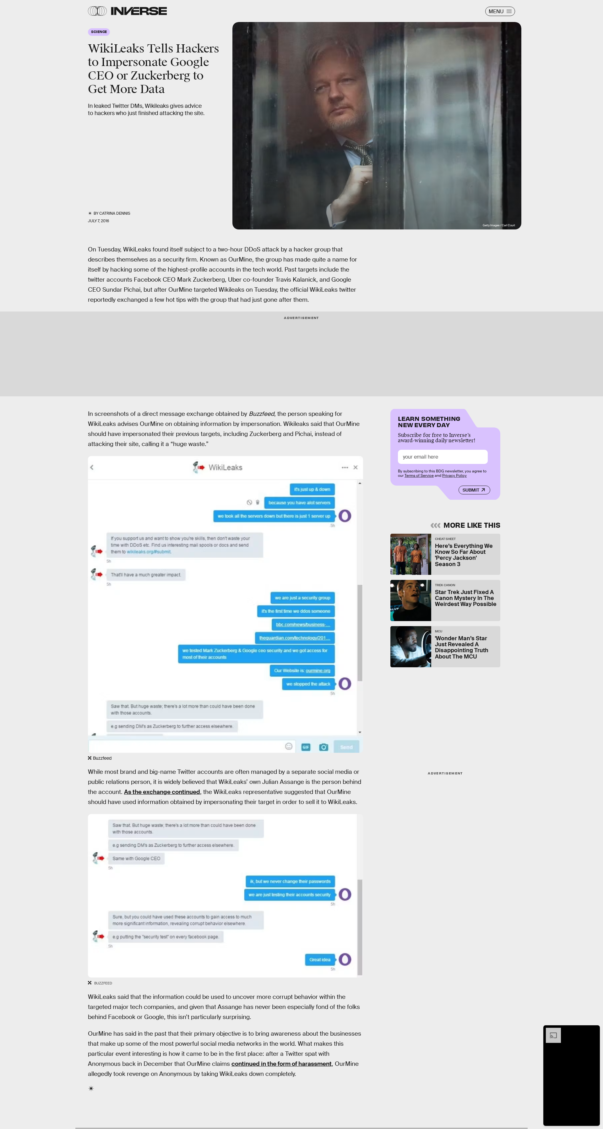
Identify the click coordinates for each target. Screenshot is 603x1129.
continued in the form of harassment (281, 1064)
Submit (471, 490)
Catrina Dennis (114, 213)
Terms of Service (419, 475)
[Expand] (550, 1031)
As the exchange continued (162, 792)
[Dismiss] (593, 1031)
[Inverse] (139, 11)
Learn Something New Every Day (429, 421)
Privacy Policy (454, 475)
